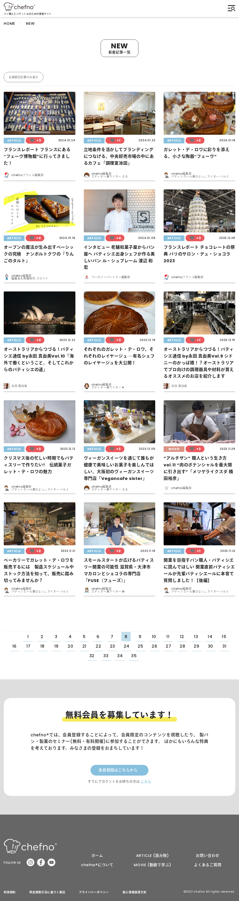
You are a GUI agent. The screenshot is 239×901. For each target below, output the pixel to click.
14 (210, 636)
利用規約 (10, 892)
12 (182, 636)
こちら (146, 781)
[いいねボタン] (32, 140)
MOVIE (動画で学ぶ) (152, 865)
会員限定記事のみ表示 (23, 77)
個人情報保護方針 (134, 892)
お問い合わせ (207, 855)
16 (14, 646)
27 (168, 646)
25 (141, 646)
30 (210, 646)
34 (120, 656)
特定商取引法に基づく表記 (47, 892)
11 (168, 636)
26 (154, 646)
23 (112, 646)
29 (196, 646)
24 (127, 646)
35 (134, 656)
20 (70, 646)
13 (196, 636)
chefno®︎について (97, 865)
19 (56, 646)
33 (106, 656)
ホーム (97, 855)
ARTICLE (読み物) (152, 855)
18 (42, 646)
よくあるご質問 (207, 865)
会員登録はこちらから (118, 770)
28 (182, 646)
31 (224, 646)
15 (224, 636)
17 (28, 646)
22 (98, 646)
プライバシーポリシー (94, 892)
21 (84, 646)
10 (154, 636)
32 (92, 656)
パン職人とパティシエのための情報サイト (28, 14)
